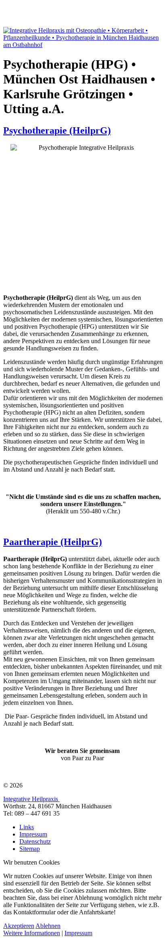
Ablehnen (47, 925)
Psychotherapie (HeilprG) (57, 130)
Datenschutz (35, 841)
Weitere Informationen (31, 933)
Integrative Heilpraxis (31, 799)
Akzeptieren (18, 925)
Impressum (33, 834)
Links (26, 827)
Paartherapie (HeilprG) (52, 542)
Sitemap (29, 848)
